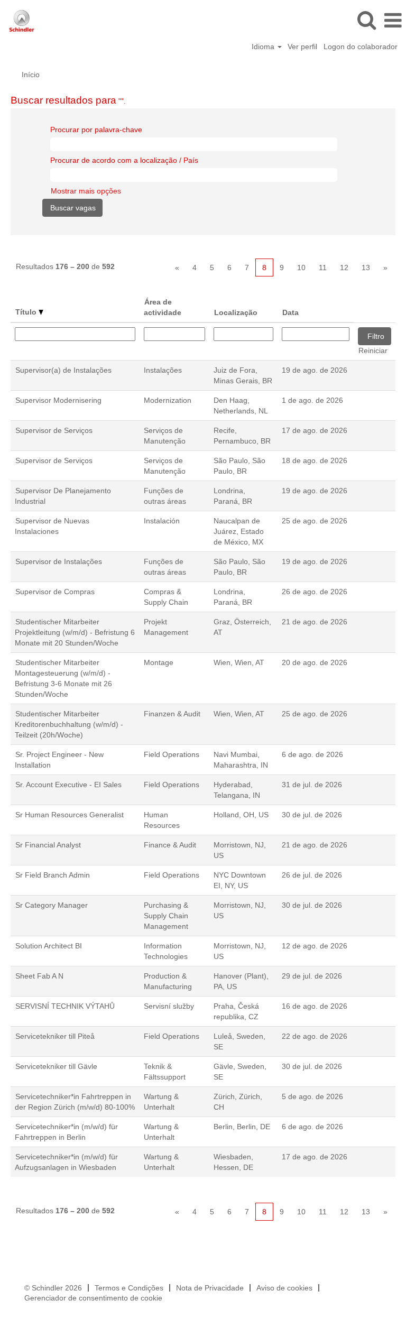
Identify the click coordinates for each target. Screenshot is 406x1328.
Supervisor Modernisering (58, 400)
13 (366, 267)
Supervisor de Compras (55, 591)
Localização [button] (235, 312)
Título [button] (27, 312)
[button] (393, 20)
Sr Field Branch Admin (52, 875)
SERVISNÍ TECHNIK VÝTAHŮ (65, 1006)
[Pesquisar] (366, 19)
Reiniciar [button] (372, 350)
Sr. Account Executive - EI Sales (68, 784)
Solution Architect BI (48, 946)
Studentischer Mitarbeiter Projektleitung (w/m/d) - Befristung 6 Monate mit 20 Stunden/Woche (75, 632)
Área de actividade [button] (162, 307)
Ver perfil (302, 46)
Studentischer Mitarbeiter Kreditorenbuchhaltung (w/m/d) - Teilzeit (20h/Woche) (69, 724)
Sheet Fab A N (39, 976)
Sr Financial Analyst (48, 845)
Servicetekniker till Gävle (56, 1066)
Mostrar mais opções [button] (86, 191)
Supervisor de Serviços (54, 430)
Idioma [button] (264, 46)
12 (344, 267)
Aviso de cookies (284, 1288)
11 (323, 267)
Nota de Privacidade (210, 1288)
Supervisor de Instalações (58, 561)
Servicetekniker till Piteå (55, 1036)
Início (31, 74)
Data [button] (290, 312)
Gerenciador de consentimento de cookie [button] (93, 1298)
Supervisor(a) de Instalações (63, 370)
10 (301, 267)
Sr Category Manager (51, 905)
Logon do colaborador (361, 46)
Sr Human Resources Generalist (69, 814)
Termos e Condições (129, 1288)
